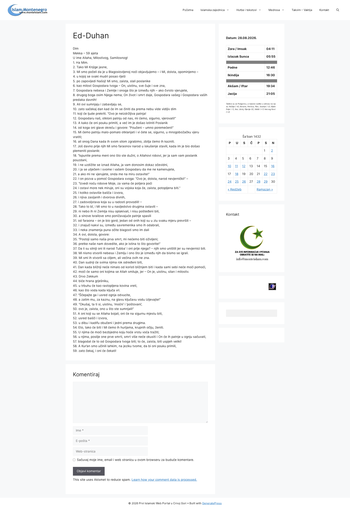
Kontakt (324, 10)
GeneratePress (212, 503)
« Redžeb (235, 189)
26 (244, 181)
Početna (188, 10)
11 (236, 166)
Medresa (274, 10)
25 (237, 181)
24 (230, 181)
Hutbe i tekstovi (246, 10)
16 (273, 166)
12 (243, 166)
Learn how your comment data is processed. (164, 479)
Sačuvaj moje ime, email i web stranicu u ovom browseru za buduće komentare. (135, 460)
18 (236, 174)
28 (258, 181)
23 (273, 174)
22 (265, 174)
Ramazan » (265, 189)
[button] (338, 10)
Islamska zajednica (213, 10)
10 (229, 166)
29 (266, 181)
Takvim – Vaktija (302, 10)
